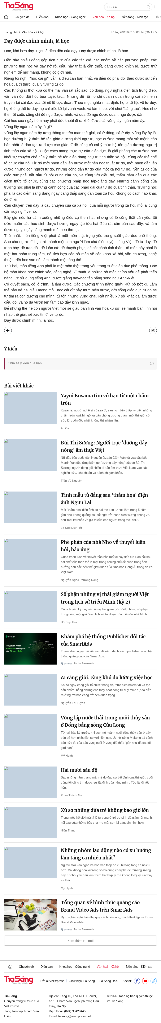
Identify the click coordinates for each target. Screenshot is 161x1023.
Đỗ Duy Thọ (69, 622)
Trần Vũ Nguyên (71, 480)
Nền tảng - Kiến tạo (135, 17)
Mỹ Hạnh (67, 755)
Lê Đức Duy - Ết (71, 527)
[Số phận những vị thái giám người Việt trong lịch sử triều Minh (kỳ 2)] (30, 606)
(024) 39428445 (75, 1011)
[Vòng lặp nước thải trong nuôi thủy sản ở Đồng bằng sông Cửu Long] (30, 730)
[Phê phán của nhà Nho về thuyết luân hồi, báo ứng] (30, 554)
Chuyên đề (22, 17)
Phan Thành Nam (72, 795)
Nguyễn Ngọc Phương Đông (79, 580)
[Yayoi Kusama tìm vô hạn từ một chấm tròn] (30, 408)
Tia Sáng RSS (108, 981)
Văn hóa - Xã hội (33, 32)
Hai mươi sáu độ (79, 770)
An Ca (65, 428)
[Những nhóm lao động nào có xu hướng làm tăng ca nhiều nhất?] (30, 862)
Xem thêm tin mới (81, 941)
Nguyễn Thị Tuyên (73, 702)
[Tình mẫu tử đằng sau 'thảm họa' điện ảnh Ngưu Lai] (30, 507)
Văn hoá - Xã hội (103, 17)
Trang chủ (11, 32)
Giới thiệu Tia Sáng (82, 981)
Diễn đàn (42, 17)
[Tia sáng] (18, 7)
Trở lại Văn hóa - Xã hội (11, 329)
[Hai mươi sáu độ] (30, 782)
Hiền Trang (68, 830)
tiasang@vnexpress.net (74, 1016)
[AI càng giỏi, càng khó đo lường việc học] (30, 690)
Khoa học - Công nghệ (70, 17)
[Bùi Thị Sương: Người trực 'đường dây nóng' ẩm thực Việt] (30, 455)
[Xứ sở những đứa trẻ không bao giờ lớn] (30, 822)
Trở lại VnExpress (52, 981)
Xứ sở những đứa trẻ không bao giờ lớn (105, 810)
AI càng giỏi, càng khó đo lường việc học (106, 678)
